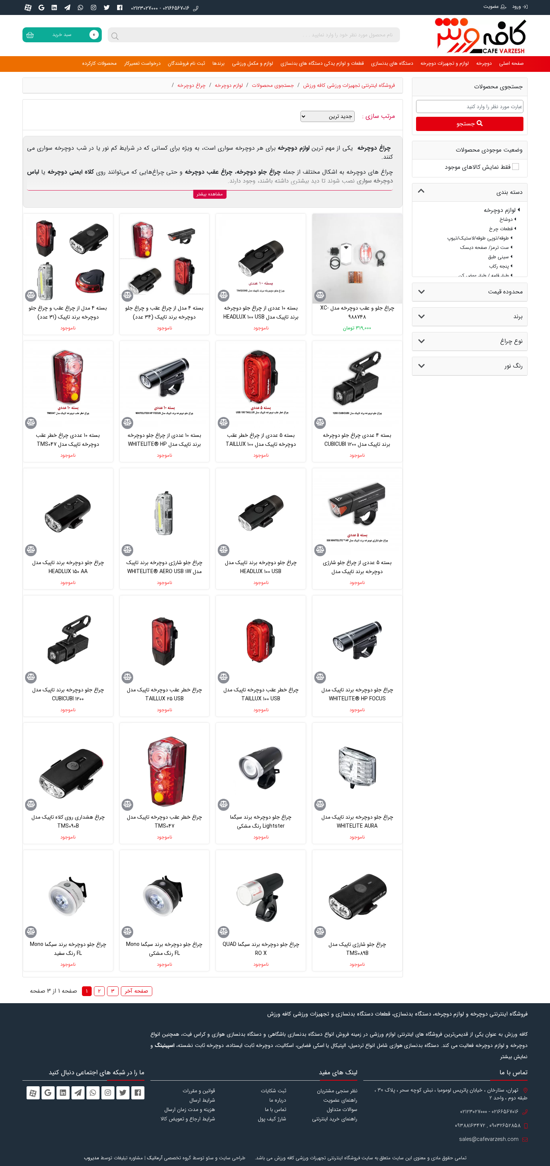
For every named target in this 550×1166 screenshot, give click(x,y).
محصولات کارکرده (99, 63)
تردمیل (356, 1045)
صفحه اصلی (511, 63)
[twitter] (106, 7)
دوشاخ (506, 219)
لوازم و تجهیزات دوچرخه (445, 63)
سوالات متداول (342, 1109)
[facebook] (119, 7)
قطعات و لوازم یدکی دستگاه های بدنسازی (322, 63)
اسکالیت (285, 1045)
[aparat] (28, 7)
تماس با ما (275, 1109)
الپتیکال (338, 1045)
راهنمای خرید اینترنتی (334, 1119)
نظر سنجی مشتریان (337, 1091)
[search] (115, 34)
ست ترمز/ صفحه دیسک (485, 248)
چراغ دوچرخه (191, 85)
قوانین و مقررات (199, 1091)
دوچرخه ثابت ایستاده (250, 1045)
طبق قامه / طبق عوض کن (484, 276)
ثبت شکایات (273, 1091)
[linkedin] (54, 7)
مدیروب (91, 1158)
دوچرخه (484, 63)
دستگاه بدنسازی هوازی (414, 1045)
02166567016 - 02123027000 (160, 8)
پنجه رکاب (499, 266)
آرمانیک (154, 1158)
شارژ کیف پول (272, 1119)
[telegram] (67, 7)
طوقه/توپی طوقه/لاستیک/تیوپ (478, 238)
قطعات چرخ (501, 229)
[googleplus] (41, 7)
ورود (516, 6)
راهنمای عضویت (340, 1100)
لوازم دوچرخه (229, 85)
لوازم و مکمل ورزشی (252, 63)
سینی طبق (499, 257)
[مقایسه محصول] (320, 296)
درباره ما (277, 1100)
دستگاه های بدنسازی (392, 63)
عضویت (491, 6)
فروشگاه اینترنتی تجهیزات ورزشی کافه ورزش (349, 85)
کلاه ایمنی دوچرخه (71, 172)
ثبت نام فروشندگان (186, 63)
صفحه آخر (136, 991)
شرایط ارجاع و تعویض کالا (188, 1119)
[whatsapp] (80, 7)
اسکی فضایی (310, 1045)
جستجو (466, 123)
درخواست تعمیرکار (142, 63)
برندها (218, 63)
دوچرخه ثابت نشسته (201, 1045)
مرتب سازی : (379, 116)
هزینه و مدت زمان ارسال (189, 1109)
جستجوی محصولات (273, 85)
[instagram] (93, 7)
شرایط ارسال (202, 1100)
